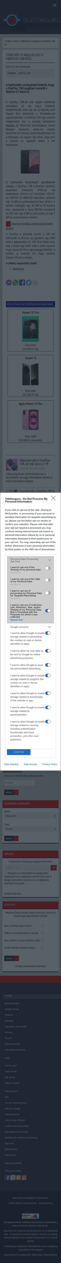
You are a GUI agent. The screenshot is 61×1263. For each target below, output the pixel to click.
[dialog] (30, 631)
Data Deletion (11, 764)
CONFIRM (19, 752)
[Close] (54, 499)
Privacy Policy (49, 764)
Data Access (30, 764)
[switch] (48, 568)
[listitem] (30, 560)
